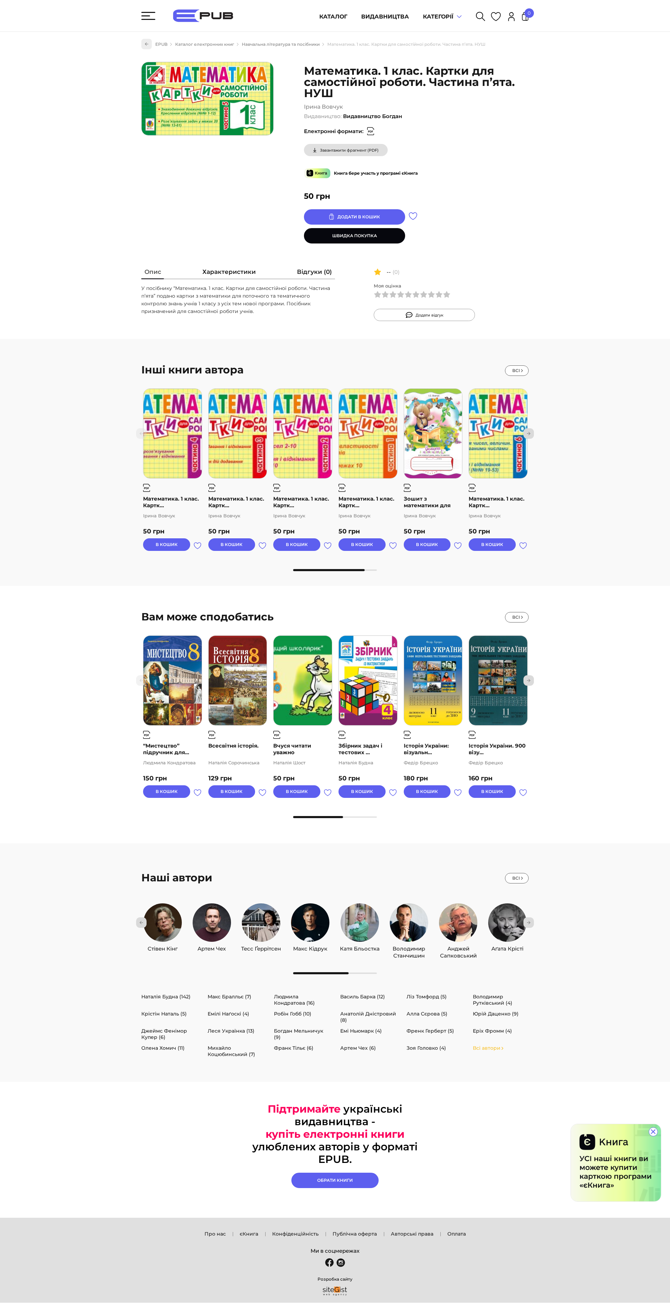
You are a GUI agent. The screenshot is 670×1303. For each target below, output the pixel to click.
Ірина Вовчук (323, 106)
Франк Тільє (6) (293, 1048)
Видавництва (385, 16)
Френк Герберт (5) (430, 1031)
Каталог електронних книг (204, 44)
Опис (152, 271)
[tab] (152, 273)
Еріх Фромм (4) (492, 1031)
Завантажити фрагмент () (349, 150)
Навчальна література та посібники (281, 44)
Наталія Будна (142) (166, 996)
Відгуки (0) (314, 271)
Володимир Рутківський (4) (492, 999)
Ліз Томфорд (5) (427, 996)
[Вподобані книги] (496, 17)
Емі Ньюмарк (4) (361, 1031)
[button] (528, 433)
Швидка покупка (354, 235)
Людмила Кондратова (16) (294, 999)
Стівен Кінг (163, 947)
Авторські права (412, 1234)
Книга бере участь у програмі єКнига (376, 173)
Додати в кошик (358, 216)
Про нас (215, 1234)
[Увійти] (511, 18)
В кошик (167, 544)
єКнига (249, 1234)
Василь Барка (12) (362, 996)
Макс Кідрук (310, 947)
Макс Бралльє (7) (229, 996)
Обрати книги (335, 1180)
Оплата (456, 1234)
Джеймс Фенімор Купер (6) (164, 1034)
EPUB (161, 44)
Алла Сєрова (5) (427, 1014)
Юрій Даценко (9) (496, 1014)
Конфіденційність (295, 1234)
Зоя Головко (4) (426, 1048)
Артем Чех (212, 947)
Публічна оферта (355, 1234)
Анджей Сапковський (458, 947)
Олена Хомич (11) (163, 1048)
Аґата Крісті (507, 947)
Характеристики (229, 271)
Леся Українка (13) (231, 1031)
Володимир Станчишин (409, 947)
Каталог (333, 16)
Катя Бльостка (360, 947)
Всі (516, 370)
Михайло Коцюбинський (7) (231, 1051)
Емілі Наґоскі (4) (228, 1014)
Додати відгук (430, 315)
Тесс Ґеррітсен (261, 947)
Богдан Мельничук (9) (298, 1034)
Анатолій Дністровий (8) (368, 1017)
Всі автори (486, 1048)
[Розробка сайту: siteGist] (335, 1291)
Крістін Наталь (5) (164, 1014)
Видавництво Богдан (372, 116)
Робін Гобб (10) (292, 1014)
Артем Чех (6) (358, 1048)
